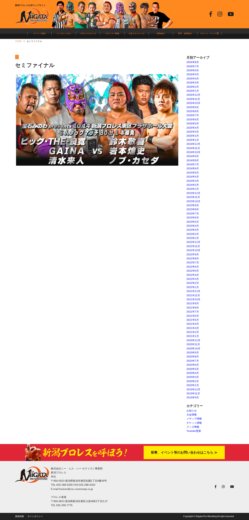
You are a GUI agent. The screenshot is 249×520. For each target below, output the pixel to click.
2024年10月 (193, 152)
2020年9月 (192, 352)
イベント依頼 (39, 33)
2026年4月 (192, 78)
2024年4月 (192, 176)
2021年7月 (192, 311)
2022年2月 (192, 282)
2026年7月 (192, 66)
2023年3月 (192, 229)
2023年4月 (192, 225)
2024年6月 (192, 168)
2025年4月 (192, 127)
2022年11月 (193, 246)
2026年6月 (192, 70)
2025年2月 (192, 135)
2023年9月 (192, 205)
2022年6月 (192, 266)
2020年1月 (192, 385)
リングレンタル (64, 33)
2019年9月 (192, 397)
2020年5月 (192, 368)
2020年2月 (192, 381)
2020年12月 (193, 340)
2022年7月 (192, 262)
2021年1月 (192, 336)
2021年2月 (192, 332)
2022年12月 (193, 242)
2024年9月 (192, 156)
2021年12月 (193, 291)
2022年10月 (193, 250)
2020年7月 (192, 360)
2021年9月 (192, 303)
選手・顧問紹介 (185, 33)
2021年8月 (192, 307)
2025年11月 (193, 99)
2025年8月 (192, 111)
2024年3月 (192, 180)
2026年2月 (192, 86)
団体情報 (19, 516)
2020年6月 (192, 364)
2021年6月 (192, 315)
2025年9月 (192, 107)
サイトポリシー (35, 516)
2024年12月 (193, 143)
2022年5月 (192, 270)
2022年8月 (192, 258)
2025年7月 (192, 115)
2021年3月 (192, 328)
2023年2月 (192, 234)
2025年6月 (192, 119)
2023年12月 (193, 193)
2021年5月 (192, 319)
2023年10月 (193, 201)
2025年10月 (193, 103)
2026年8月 (192, 62)
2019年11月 (193, 393)
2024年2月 (192, 184)
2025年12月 (193, 94)
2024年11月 (193, 148)
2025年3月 (192, 131)
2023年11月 (193, 197)
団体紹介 (161, 33)
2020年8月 (192, 356)
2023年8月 (192, 209)
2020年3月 (192, 377)
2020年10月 (193, 348)
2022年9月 (192, 254)
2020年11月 (193, 344)
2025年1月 (192, 139)
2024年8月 (192, 160)
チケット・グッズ (208, 33)
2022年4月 (192, 274)
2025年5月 (192, 123)
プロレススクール (88, 33)
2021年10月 (193, 299)
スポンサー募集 (112, 33)
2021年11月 (193, 295)
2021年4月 (192, 323)
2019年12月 (193, 389)
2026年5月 (192, 74)
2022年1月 (192, 287)
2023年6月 (192, 217)
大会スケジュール (137, 33)
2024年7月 (192, 164)
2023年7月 (192, 213)
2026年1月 (192, 90)
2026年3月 (192, 82)
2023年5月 (192, 221)
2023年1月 (192, 238)
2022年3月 (192, 278)
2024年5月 (192, 172)
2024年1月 (192, 188)
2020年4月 (192, 373)
